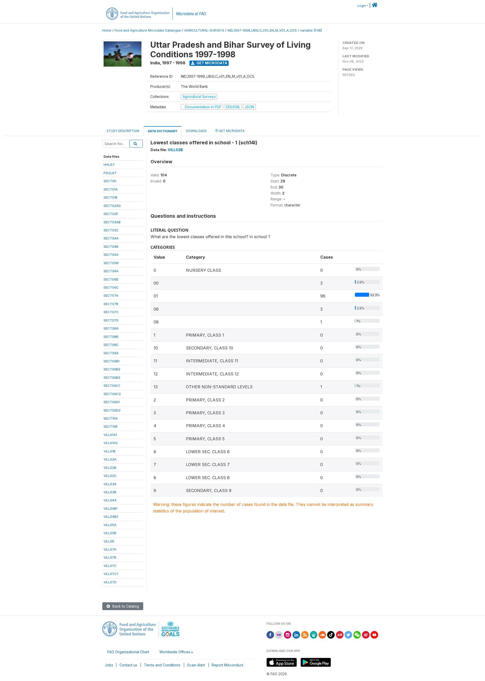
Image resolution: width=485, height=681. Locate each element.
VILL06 (109, 541)
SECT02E (111, 214)
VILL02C (110, 476)
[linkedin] (296, 634)
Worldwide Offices (174, 652)
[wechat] (357, 634)
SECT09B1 (111, 361)
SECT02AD (112, 206)
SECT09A (111, 353)
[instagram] (288, 634)
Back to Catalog (125, 606)
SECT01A (111, 189)
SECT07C (111, 312)
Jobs (109, 665)
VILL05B (110, 533)
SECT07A (111, 295)
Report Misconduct (227, 665)
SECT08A (111, 328)
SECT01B (110, 197)
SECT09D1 (112, 402)
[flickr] (279, 634)
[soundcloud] (322, 634)
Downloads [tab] (196, 131)
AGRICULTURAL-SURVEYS (204, 30)
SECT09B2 (112, 369)
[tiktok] (331, 634)
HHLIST (109, 164)
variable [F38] (311, 30)
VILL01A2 (111, 443)
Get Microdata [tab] (231, 131)
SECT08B (111, 337)
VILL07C (110, 566)
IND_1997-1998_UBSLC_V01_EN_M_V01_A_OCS (262, 30)
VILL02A (110, 459)
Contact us (128, 665)
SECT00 (110, 181)
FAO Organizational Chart (128, 652)
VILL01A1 (110, 435)
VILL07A (110, 549)
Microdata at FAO (191, 13)
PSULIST (110, 173)
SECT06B (111, 279)
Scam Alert (196, 665)
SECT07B (111, 304)
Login (361, 6)
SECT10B (110, 426)
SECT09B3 (112, 377)
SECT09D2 (112, 410)
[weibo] (366, 634)
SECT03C (111, 230)
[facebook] (270, 634)
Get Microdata (211, 63)
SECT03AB (112, 222)
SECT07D (111, 320)
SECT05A (111, 255)
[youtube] (374, 634)
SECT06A (111, 271)
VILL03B (110, 492)
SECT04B (111, 246)
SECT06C (111, 287)
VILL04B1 (110, 508)
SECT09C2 (112, 394)
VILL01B (109, 451)
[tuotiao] (340, 634)
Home (106, 30)
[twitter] (348, 634)
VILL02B (110, 468)
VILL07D (110, 582)
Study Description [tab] (123, 131)
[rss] (305, 634)
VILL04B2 (111, 516)
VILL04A (110, 500)
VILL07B (110, 557)
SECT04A (111, 238)
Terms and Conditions (162, 665)
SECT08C (111, 345)
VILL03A (110, 484)
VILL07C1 (111, 574)
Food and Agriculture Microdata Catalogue (148, 30)
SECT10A (111, 418)
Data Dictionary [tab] (162, 131)
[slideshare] (314, 634)
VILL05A (110, 525)
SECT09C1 (112, 386)
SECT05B (111, 263)
